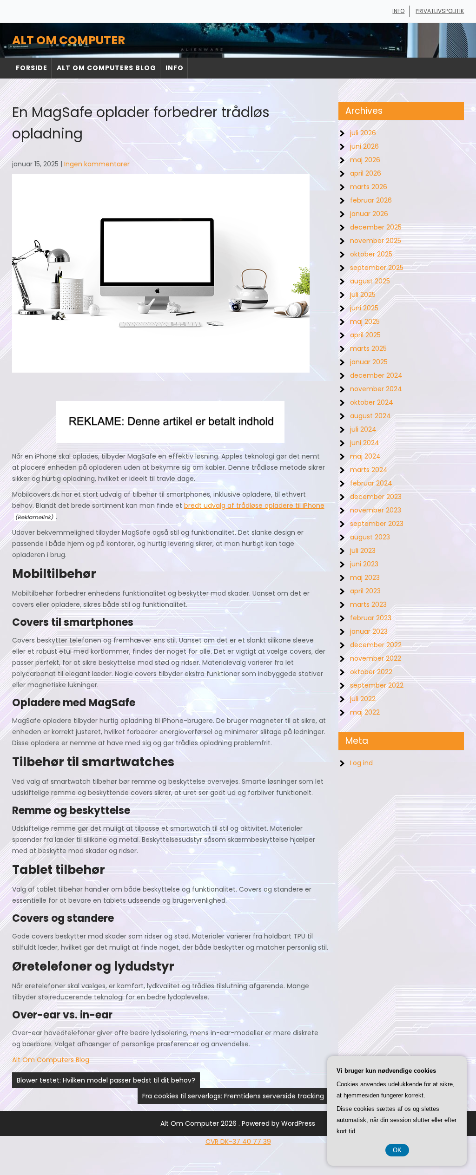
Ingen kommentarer (97, 164)
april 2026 (365, 173)
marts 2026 (368, 186)
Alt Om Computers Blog (106, 67)
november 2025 (375, 240)
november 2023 (375, 510)
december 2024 (376, 375)
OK (397, 1150)
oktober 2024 (371, 402)
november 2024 (376, 389)
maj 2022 (365, 712)
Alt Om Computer (68, 40)
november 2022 (375, 658)
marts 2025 (368, 348)
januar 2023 (369, 631)
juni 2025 (364, 308)
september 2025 (376, 267)
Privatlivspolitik (440, 11)
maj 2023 (365, 577)
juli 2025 (363, 294)
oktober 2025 (371, 254)
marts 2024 (369, 469)
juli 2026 (363, 133)
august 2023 (370, 537)
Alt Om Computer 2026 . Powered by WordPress (237, 1123)
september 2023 (376, 523)
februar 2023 (370, 618)
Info (398, 11)
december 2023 (376, 496)
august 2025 (370, 281)
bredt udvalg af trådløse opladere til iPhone (254, 505)
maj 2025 (365, 321)
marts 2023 (368, 604)
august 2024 (370, 415)
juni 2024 (364, 442)
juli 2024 (363, 429)
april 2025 (365, 335)
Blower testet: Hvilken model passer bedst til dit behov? (106, 1080)
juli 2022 (363, 698)
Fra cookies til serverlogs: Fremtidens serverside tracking (233, 1096)
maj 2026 (365, 159)
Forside (31, 67)
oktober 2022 (371, 671)
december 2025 (376, 227)
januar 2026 (369, 213)
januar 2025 (369, 362)
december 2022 (376, 645)
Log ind (361, 763)
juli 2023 (363, 550)
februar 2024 (371, 483)
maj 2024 (365, 456)
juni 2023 (364, 564)
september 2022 (376, 685)
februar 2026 (371, 200)
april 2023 (365, 591)
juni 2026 (364, 146)
